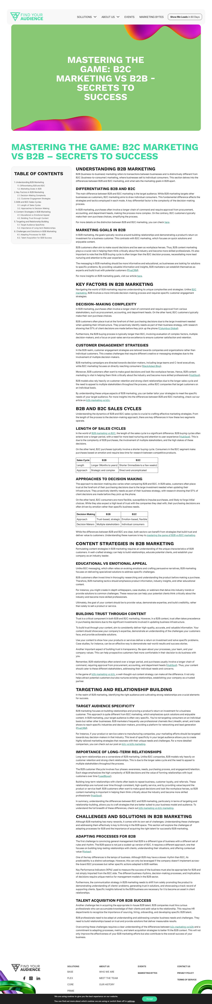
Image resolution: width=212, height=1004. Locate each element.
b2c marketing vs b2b (182, 926)
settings (131, 1001)
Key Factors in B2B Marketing (30, 192)
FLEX (70, 978)
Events (129, 16)
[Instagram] (31, 978)
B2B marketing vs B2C (104, 433)
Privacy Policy (185, 973)
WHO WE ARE (106, 971)
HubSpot (194, 375)
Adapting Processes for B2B (33, 235)
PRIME (70, 990)
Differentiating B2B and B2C (32, 185)
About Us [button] (108, 16)
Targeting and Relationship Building (32, 221)
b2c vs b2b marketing (133, 744)
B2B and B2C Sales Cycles (28, 202)
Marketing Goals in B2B (31, 189)
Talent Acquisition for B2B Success (36, 238)
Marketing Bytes (151, 16)
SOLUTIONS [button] (84, 16)
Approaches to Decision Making (35, 208)
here (167, 222)
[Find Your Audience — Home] (26, 16)
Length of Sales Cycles (31, 205)
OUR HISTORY (107, 984)
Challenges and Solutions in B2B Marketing (36, 231)
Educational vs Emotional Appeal (35, 215)
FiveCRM (132, 270)
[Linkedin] (38, 978)
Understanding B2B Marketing (30, 182)
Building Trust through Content (34, 218)
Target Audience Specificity (32, 225)
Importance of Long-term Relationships (38, 228)
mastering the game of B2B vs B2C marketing (171, 535)
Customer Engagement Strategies (35, 198)
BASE (70, 971)
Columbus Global (168, 328)
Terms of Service (187, 979)
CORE (70, 984)
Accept (149, 999)
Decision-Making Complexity (33, 195)
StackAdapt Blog (151, 366)
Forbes (86, 851)
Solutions (73, 966)
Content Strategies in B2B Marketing (33, 211)
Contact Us (183, 966)
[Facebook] (24, 978)
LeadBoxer (104, 776)
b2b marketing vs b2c (98, 400)
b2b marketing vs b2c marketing (156, 808)
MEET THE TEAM (108, 978)
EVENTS (142, 966)
